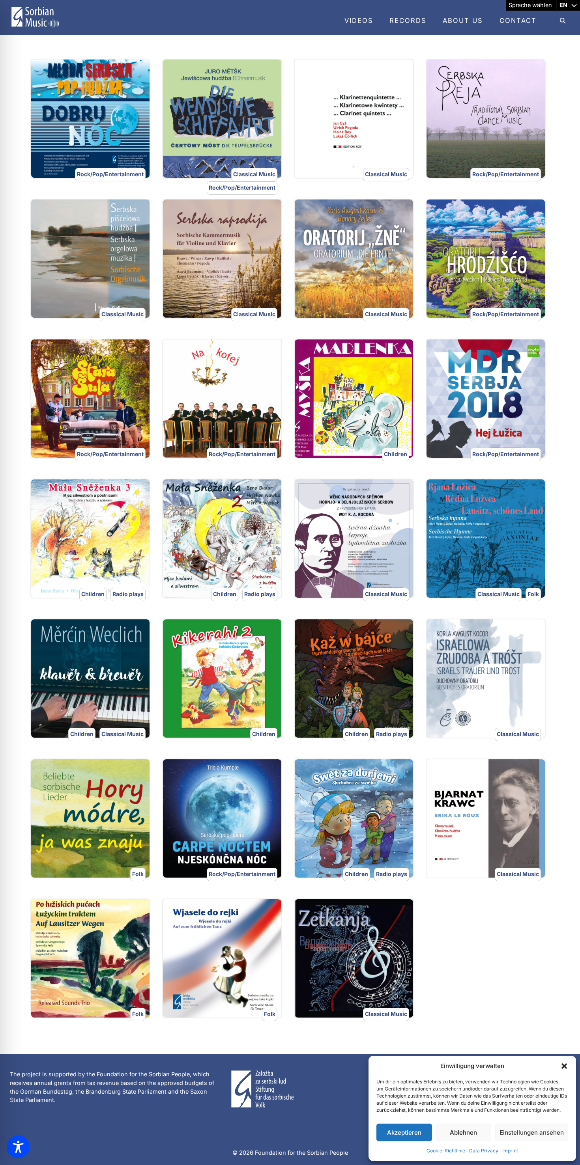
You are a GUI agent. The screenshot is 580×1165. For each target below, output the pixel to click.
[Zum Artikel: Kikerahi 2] (222, 678)
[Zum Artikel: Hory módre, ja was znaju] (90, 818)
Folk (533, 594)
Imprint (510, 1151)
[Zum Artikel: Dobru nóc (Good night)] (90, 119)
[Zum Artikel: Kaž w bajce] (354, 678)
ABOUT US (463, 20)
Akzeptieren (404, 1132)
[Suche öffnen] (559, 20)
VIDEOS (358, 20)
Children (395, 454)
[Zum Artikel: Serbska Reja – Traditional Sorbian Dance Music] (486, 119)
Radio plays (128, 594)
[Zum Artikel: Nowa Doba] (90, 398)
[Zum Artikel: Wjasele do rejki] (222, 958)
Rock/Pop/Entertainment (110, 174)
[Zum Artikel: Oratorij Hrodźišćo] (486, 258)
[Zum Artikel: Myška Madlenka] (354, 398)
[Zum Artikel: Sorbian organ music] (90, 258)
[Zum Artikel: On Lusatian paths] (90, 958)
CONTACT (518, 20)
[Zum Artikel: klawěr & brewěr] (90, 678)
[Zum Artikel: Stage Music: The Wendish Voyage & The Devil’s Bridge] (222, 119)
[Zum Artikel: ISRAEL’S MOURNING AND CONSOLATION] (486, 678)
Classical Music (254, 174)
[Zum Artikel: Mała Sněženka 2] (222, 538)
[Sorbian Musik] (35, 30)
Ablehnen (463, 1132)
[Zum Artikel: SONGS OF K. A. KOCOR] (354, 538)
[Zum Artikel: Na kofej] (222, 398)
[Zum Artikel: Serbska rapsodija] (222, 258)
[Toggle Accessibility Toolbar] (18, 1147)
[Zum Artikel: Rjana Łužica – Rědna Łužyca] (486, 538)
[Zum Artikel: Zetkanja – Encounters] (354, 958)
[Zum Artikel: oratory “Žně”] (354, 258)
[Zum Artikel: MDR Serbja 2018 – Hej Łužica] (486, 398)
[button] (564, 1066)
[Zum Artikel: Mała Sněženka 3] (90, 538)
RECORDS (408, 20)
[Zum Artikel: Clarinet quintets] (354, 119)
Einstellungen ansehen (532, 1132)
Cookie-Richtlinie (446, 1151)
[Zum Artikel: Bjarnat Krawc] (486, 818)
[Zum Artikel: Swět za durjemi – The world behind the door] (354, 818)
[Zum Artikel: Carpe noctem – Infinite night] (222, 818)
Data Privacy (483, 1151)
